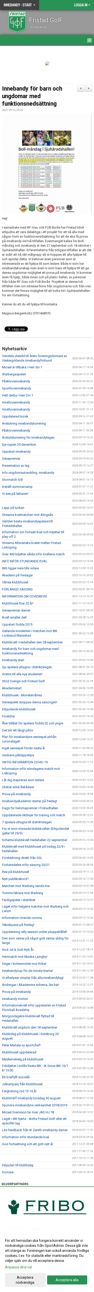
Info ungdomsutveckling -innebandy (28, 472)
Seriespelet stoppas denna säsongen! (29, 702)
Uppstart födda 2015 (17, 624)
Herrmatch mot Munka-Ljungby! (24, 957)
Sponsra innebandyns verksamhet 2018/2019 (34, 1105)
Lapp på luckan (13, 508)
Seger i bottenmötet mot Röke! (24, 964)
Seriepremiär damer (16, 610)
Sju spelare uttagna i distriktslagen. (27, 667)
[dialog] (47, 1261)
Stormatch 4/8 (12, 480)
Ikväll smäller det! (14, 617)
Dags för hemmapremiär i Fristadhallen (30, 808)
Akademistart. (12, 688)
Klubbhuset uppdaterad (19, 1052)
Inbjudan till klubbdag (17, 1165)
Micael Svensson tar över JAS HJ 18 (28, 1112)
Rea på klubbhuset (15, 872)
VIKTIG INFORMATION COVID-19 (25, 762)
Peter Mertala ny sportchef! (21, 1045)
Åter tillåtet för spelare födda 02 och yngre (32, 723)
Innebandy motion (15, 999)
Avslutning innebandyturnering (24, 423)
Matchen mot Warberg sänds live (26, 886)
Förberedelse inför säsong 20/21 (26, 865)
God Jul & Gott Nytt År (18, 949)
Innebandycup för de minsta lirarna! (27, 971)
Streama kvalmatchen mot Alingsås (27, 515)
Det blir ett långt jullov (17, 730)
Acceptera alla (67, 1280)
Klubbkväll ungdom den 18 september (29, 1027)
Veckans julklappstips (18, 755)
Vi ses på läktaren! (15, 494)
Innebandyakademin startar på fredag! (29, 801)
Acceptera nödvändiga (25, 1279)
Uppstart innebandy (16, 451)
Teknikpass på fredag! (18, 925)
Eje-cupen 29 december (19, 444)
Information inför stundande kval (25, 1137)
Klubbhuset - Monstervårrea (22, 695)
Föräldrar (8, 716)
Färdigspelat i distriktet (18, 900)
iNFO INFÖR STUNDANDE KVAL (24, 561)
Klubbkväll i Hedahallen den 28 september (32, 642)
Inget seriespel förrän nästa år (23, 748)
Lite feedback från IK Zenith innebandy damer (35, 1130)
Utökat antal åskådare (18, 787)
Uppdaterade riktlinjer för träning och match (33, 815)
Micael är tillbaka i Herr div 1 (22, 367)
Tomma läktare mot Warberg (22, 893)
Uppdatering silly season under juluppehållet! (34, 932)
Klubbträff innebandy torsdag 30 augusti (31, 1098)
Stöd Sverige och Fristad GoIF (23, 681)
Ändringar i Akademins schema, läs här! (30, 985)
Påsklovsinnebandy (16, 381)
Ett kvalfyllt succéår (16, 1077)
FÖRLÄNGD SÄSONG (17, 589)
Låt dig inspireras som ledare (23, 780)
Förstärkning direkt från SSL (22, 858)
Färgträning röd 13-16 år (19, 1091)
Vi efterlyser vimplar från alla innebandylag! (33, 978)
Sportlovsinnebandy (16, 388)
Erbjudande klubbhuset (19, 709)
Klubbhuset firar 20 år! (17, 603)
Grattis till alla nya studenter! (22, 674)
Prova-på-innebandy (16, 794)
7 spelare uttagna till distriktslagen (27, 822)
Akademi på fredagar (17, 575)
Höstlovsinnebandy (16, 402)
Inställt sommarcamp (17, 487)
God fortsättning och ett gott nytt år (27, 1144)
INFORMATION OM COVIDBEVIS (24, 596)
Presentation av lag (15, 465)
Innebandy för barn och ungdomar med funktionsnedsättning (32, 96)
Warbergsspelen (14, 374)
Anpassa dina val (18, 1267)
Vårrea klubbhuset (15, 582)
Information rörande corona (22, 918)
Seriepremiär (11, 458)
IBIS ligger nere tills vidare (20, 568)
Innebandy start (13, 660)
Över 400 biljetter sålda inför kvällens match (33, 554)
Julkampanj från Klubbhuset (22, 1084)
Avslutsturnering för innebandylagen (28, 437)
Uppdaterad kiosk (15, 416)
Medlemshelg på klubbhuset (22, 1059)
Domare (8, 1172)
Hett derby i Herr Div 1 (17, 395)
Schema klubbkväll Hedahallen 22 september (34, 840)
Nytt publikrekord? (15, 879)
